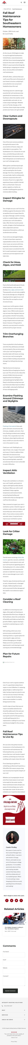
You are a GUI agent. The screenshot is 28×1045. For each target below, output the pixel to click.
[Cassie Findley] (12, 837)
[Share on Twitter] (16, 900)
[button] (25, 923)
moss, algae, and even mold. (16, 290)
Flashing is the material (9, 426)
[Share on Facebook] (7, 900)
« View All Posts (7, 9)
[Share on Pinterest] (21, 900)
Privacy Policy (14, 1041)
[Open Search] (21, 2)
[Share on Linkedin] (11, 900)
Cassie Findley (9, 34)
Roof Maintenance (17, 9)
